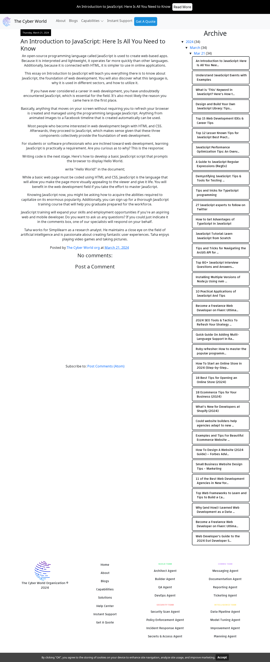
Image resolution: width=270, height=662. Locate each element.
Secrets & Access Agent (165, 636)
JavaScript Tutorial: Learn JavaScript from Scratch (214, 235)
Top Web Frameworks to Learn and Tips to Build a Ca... (221, 495)
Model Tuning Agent (225, 620)
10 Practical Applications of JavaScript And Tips (216, 293)
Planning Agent (225, 636)
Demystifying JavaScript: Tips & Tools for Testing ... (218, 178)
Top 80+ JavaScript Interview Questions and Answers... (217, 264)
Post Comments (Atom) (105, 366)
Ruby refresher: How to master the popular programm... (221, 351)
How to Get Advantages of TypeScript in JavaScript (215, 221)
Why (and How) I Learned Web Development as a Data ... (217, 509)
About (61, 20)
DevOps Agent (165, 595)
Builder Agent (165, 579)
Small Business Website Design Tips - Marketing (219, 466)
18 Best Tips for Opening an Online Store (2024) (216, 380)
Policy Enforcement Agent (165, 620)
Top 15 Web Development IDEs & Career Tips (219, 120)
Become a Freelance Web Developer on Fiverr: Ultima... (217, 308)
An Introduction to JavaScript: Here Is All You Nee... (221, 63)
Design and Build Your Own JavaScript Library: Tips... (215, 106)
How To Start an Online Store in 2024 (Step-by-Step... (219, 365)
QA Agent (165, 587)
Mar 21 (200, 53)
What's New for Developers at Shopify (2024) (218, 408)
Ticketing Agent (225, 595)
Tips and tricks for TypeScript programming (217, 192)
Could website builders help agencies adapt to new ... (216, 423)
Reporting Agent (225, 587)
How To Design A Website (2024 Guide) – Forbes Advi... (219, 452)
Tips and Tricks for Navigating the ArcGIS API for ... (221, 250)
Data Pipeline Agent (225, 612)
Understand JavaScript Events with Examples (221, 77)
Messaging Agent (225, 571)
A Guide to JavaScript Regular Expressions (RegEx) (217, 164)
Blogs (73, 20)
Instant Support (119, 20)
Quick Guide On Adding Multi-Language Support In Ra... (217, 336)
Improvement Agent (225, 628)
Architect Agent (165, 571)
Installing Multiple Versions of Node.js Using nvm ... (218, 279)
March (195, 47)
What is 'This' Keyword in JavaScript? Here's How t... (215, 92)
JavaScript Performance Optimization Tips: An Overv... (217, 149)
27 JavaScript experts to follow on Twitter (220, 207)
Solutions (105, 598)
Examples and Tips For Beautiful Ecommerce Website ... (219, 437)
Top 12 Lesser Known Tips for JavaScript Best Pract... (217, 135)
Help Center (105, 606)
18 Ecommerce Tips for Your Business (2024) (216, 394)
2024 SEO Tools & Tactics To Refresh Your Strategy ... (217, 322)
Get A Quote (145, 21)
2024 (190, 41)
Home (105, 565)
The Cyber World (30, 21)
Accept (222, 657)
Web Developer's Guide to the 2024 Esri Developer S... (218, 538)
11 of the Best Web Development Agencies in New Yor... (220, 481)
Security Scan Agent (165, 612)
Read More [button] (182, 7)
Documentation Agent (225, 579)
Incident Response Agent (165, 628)
